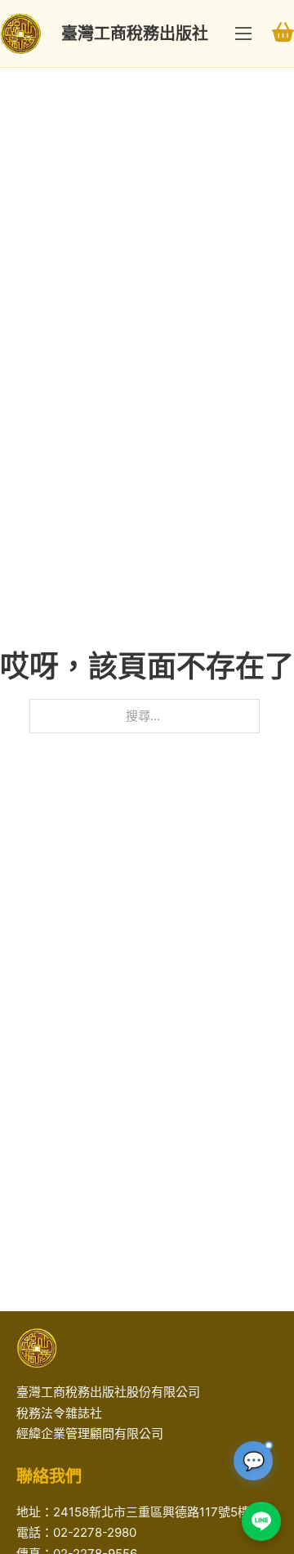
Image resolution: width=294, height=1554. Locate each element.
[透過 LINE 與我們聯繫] (261, 1521)
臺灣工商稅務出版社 (134, 33)
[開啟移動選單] (243, 33)
